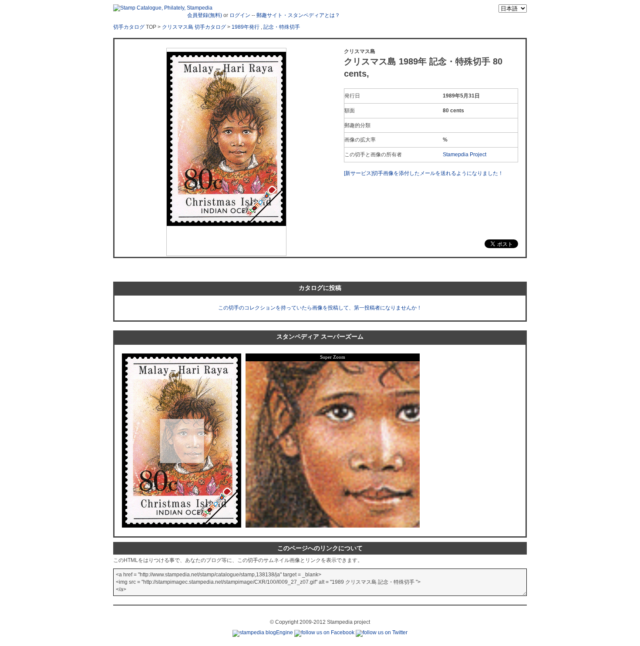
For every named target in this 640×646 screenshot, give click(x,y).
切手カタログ (129, 27)
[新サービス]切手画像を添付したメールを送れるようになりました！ (423, 173)
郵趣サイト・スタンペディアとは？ (298, 15)
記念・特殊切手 (281, 27)
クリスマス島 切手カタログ (194, 27)
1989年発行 (245, 27)
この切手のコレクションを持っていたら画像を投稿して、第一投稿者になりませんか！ (320, 308)
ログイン (239, 15)
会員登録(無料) (204, 15)
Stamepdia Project (464, 154)
